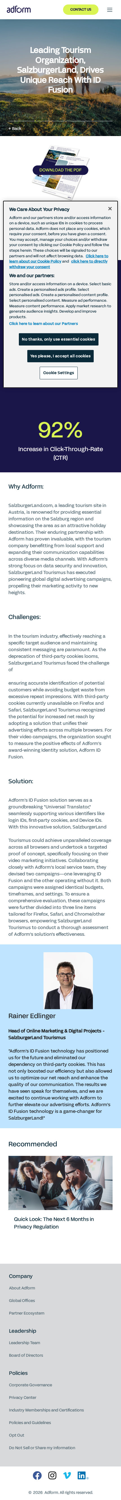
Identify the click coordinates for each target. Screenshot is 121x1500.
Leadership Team (24, 1343)
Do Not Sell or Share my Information (42, 1448)
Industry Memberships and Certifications (46, 1410)
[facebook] (37, 1476)
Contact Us (80, 9)
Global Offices (22, 1300)
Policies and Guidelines (30, 1422)
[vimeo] (67, 1476)
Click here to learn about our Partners (43, 323)
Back (16, 128)
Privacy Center (22, 1397)
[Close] (110, 208)
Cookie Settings (58, 372)
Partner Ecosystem (26, 1313)
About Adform (22, 1288)
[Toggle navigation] (109, 10)
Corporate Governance (30, 1385)
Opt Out (16, 1435)
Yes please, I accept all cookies (60, 356)
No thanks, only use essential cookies (58, 339)
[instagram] (52, 1476)
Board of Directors (26, 1355)
